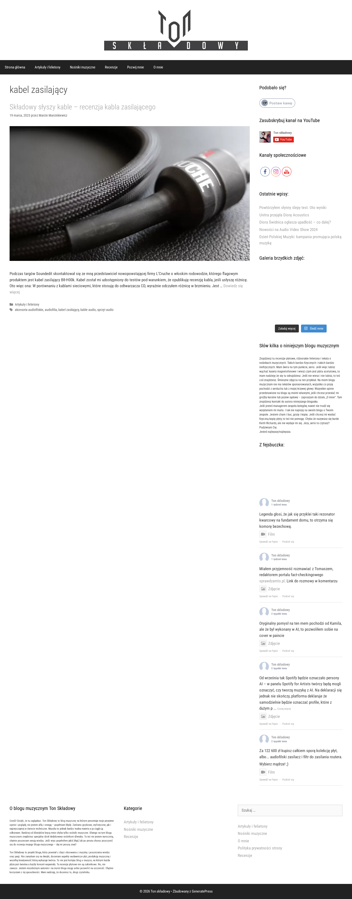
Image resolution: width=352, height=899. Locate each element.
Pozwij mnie (135, 67)
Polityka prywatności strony (260, 848)
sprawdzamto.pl (272, 581)
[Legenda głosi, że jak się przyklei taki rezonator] (272, 296)
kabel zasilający (68, 310)
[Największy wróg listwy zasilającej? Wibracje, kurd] (329, 279)
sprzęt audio (105, 310)
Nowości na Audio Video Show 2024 (288, 229)
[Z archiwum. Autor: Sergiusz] (301, 279)
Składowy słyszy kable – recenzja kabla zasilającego (83, 107)
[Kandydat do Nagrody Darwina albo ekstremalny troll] (272, 279)
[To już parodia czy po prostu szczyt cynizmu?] (272, 313)
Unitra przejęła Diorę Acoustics (284, 215)
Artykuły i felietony (47, 67)
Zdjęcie (274, 588)
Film (271, 534)
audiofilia (51, 310)
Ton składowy (280, 501)
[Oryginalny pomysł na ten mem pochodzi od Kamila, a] (301, 296)
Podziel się (288, 541)
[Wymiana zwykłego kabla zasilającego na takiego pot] (301, 313)
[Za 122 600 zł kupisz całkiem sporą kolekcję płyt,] (329, 296)
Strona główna (15, 67)
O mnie (158, 67)
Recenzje (111, 67)
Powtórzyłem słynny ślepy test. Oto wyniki (292, 207)
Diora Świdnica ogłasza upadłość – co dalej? (295, 222)
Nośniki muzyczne (82, 67)
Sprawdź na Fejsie (268, 541)
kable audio (88, 310)
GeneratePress (202, 891)
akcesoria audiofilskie (29, 310)
